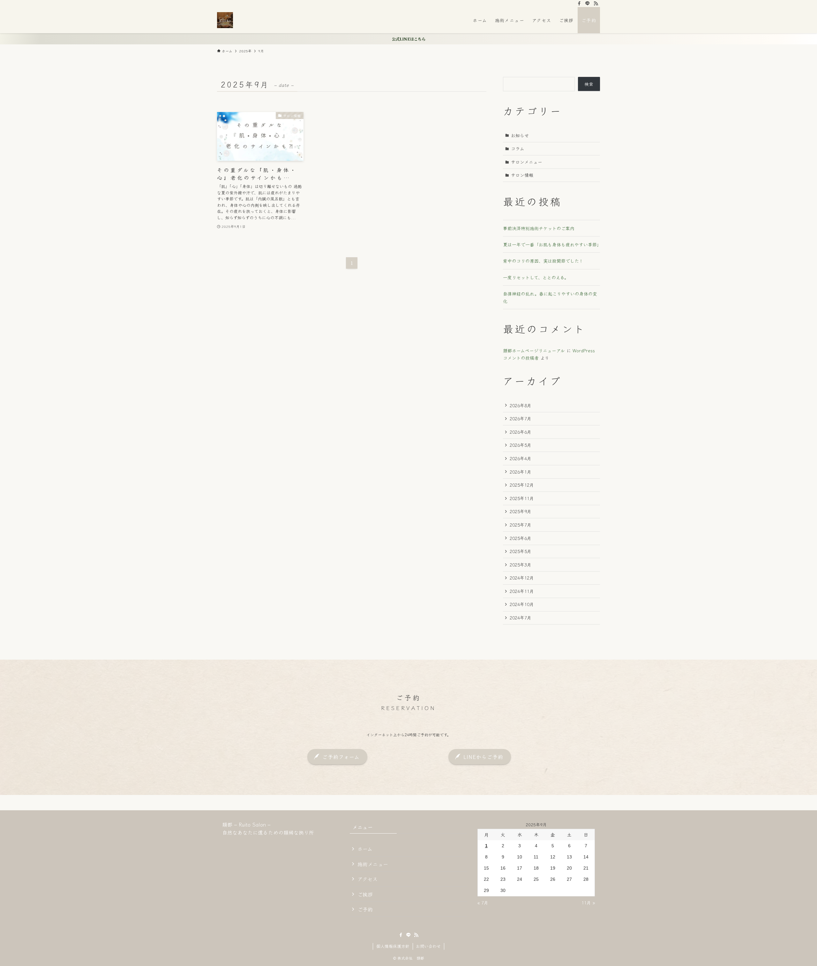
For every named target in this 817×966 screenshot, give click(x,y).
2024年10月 (522, 604)
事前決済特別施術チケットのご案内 (538, 228)
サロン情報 (522, 175)
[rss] (596, 3)
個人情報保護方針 (392, 946)
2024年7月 (520, 617)
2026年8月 (520, 405)
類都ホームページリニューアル (534, 350)
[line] (587, 3)
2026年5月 (520, 445)
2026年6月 (520, 432)
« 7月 (482, 902)
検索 (588, 84)
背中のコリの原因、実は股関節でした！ (543, 261)
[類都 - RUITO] (225, 20)
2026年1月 (520, 471)
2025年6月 (520, 538)
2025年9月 (520, 511)
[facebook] (579, 3)
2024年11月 (522, 591)
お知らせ (520, 135)
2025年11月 (522, 498)
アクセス (367, 879)
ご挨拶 (365, 894)
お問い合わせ (428, 946)
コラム (517, 148)
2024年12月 (522, 577)
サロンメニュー (526, 162)
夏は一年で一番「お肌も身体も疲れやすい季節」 (552, 244)
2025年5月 (520, 551)
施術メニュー (372, 864)
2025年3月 (520, 564)
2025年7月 (520, 524)
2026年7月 (520, 418)
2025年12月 (522, 485)
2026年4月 (520, 458)
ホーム (364, 848)
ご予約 (365, 909)
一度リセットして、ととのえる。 (536, 277)
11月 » (588, 902)
